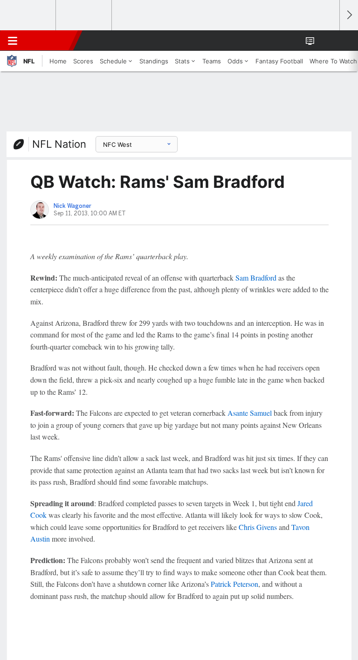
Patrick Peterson (234, 584)
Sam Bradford (255, 277)
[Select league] (28, 15)
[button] (327, 40)
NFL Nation (59, 144)
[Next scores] (348, 15)
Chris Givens (258, 527)
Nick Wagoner (72, 206)
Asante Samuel (249, 413)
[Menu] (12, 40)
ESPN (50, 40)
